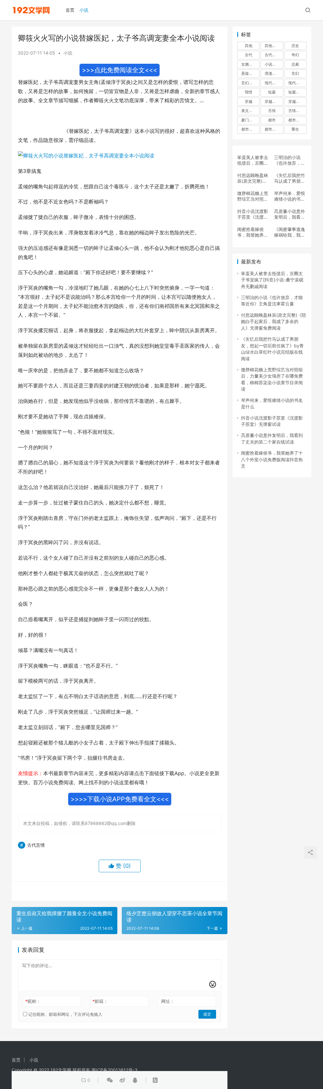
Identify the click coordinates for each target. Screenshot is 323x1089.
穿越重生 (295, 101)
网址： (167, 1001)
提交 (207, 1014)
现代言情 (272, 82)
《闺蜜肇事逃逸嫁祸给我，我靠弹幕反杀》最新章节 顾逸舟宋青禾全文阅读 (290, 232)
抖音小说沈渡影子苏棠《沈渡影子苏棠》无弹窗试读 (252, 214)
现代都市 (295, 82)
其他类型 (272, 45)
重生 (295, 129)
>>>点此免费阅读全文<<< (119, 70)
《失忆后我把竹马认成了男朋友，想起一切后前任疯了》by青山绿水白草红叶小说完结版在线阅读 (290, 178)
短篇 (272, 92)
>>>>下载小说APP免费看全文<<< (120, 799)
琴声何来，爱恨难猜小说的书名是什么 (289, 196)
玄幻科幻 (248, 82)
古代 (248, 54)
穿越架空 (272, 101)
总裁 (295, 64)
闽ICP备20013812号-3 (114, 1070)
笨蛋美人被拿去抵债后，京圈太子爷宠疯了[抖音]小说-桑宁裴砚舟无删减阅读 (252, 160)
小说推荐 (272, 64)
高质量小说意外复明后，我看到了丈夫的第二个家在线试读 (289, 214)
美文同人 (248, 110)
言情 (272, 110)
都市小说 (295, 120)
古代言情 (36, 845)
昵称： (33, 1001)
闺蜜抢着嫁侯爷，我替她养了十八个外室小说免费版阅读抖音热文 (252, 232)
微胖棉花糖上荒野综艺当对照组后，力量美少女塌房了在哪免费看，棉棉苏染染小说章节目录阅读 (252, 196)
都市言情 (272, 129)
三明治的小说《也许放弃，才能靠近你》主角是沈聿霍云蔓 (289, 160)
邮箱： (100, 1001)
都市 (272, 120)
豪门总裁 (248, 120)
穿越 (248, 101)
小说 (83, 10)
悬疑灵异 (248, 73)
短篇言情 (295, 92)
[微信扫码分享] (109, 1080)
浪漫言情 (272, 73)
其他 (248, 45)
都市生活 (248, 129)
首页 (70, 10)
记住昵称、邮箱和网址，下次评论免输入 (64, 1014)
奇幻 (295, 54)
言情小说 (295, 110)
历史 (295, 45)
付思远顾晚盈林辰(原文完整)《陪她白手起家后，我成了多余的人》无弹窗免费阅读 (252, 178)
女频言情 (248, 64)
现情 (248, 92)
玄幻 (295, 73)
